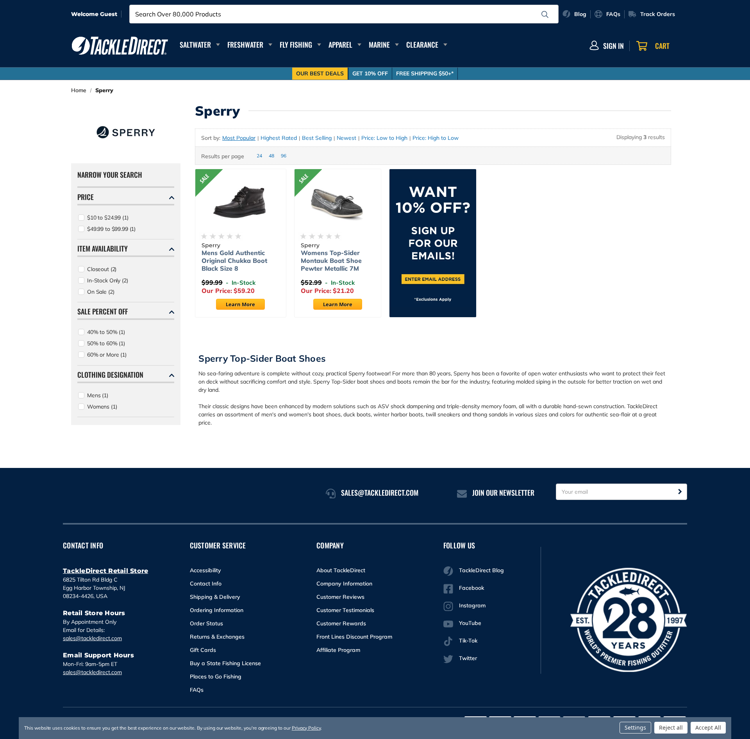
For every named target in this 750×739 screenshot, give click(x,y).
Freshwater (245, 44)
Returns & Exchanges (217, 636)
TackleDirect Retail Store (105, 571)
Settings (635, 727)
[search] (545, 14)
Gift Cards (203, 649)
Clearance (422, 44)
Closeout (101, 269)
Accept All (708, 727)
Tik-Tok (468, 640)
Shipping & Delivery (215, 596)
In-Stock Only (107, 280)
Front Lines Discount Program (354, 636)
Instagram (472, 605)
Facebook (471, 587)
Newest (346, 137)
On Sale (100, 291)
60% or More (107, 354)
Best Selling (317, 137)
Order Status (206, 623)
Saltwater (195, 44)
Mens (97, 395)
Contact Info (205, 583)
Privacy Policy (306, 728)
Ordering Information (216, 610)
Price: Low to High (384, 137)
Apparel (340, 44)
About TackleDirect (340, 570)
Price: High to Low (435, 137)
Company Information (344, 583)
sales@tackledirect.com (92, 638)
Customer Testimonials (345, 610)
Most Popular (238, 137)
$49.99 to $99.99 (111, 228)
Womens (102, 406)
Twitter (468, 658)
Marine (379, 44)
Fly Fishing (296, 44)
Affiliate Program (338, 649)
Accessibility (205, 570)
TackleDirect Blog (481, 570)
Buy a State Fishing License (225, 663)
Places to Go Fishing (215, 676)
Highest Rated (279, 137)
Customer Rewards (341, 623)
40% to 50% (106, 332)
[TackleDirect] (120, 45)
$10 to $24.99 (108, 217)
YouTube (470, 623)
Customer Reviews (340, 596)
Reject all (671, 727)
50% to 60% (106, 343)
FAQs (197, 689)
